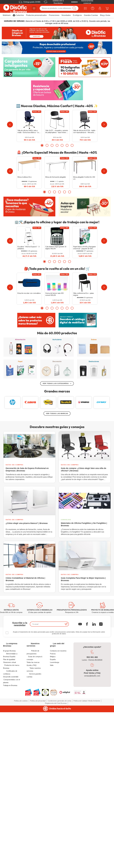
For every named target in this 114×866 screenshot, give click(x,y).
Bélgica (52, 656)
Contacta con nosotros (58, 651)
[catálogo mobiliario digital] (78, 320)
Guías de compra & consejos (34, 658)
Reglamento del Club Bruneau (56, 703)
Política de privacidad (38, 701)
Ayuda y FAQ (31, 665)
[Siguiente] (104, 124)
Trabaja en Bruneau (10, 685)
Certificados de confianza (10, 672)
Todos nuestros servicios (34, 669)
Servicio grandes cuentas (34, 675)
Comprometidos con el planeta (11, 681)
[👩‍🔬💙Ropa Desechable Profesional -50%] (57, 47)
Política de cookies (21, 701)
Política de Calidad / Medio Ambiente (86, 701)
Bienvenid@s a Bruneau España (10, 655)
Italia (51, 665)
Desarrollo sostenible (10, 677)
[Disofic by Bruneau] (57, 33)
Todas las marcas (33, 662)
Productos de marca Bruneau (11, 666)
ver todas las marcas (57, 413)
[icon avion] (66, 624)
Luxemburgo (54, 662)
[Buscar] (74, 8)
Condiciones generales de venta (59, 701)
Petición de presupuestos (33, 652)
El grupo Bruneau (9, 651)
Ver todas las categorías (56, 383)
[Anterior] (10, 124)
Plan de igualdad (9, 659)
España (53, 659)
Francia (52, 654)
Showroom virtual (9, 662)
